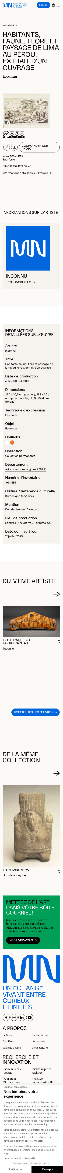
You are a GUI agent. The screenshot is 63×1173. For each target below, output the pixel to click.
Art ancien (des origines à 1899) (25, 469)
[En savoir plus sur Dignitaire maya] (32, 826)
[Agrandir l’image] (6, 147)
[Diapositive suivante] (56, 594)
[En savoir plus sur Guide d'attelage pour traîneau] (32, 621)
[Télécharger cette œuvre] (14, 147)
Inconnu (10, 351)
